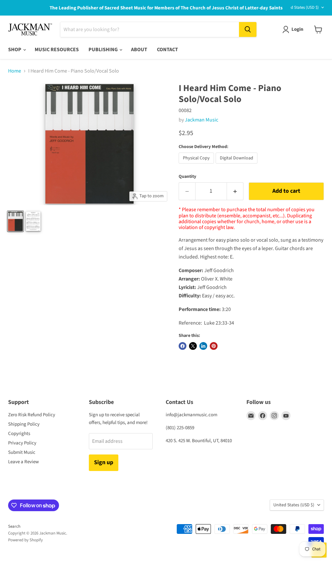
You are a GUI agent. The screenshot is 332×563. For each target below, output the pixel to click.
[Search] (247, 29)
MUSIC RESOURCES (57, 49)
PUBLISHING (104, 49)
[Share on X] (193, 346)
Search (14, 526)
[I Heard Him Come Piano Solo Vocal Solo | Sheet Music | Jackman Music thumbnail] (33, 221)
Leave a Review (23, 461)
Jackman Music (201, 119)
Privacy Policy (22, 443)
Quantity (187, 176)
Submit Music (21, 452)
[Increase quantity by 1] (235, 191)
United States (300, 7)
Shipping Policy (24, 424)
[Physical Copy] (197, 165)
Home (14, 71)
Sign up (103, 462)
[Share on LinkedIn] (203, 346)
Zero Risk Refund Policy (31, 414)
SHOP (15, 49)
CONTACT (167, 49)
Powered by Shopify (25, 540)
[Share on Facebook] (182, 346)
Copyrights (19, 433)
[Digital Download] (237, 165)
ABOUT (139, 49)
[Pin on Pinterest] (214, 346)
